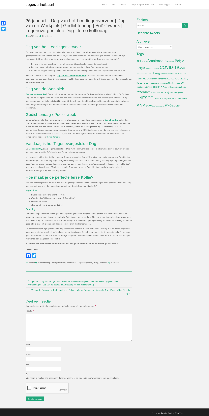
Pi (161, 87)
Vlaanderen (182, 98)
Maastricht (170, 79)
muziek (139, 86)
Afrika (139, 61)
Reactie (30, 310)
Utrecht (156, 99)
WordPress (179, 413)
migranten (164, 83)
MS (182, 82)
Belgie (179, 60)
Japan (139, 78)
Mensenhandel (142, 82)
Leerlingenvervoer (58, 262)
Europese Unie (166, 73)
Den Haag (153, 73)
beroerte (148, 68)
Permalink (115, 262)
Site (27, 364)
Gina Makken (47, 36)
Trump (95, 262)
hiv (185, 73)
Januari (32, 262)
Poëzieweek (71, 262)
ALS (145, 61)
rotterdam (143, 91)
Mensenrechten (154, 83)
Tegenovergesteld (85, 262)
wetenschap (160, 106)
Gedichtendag (44, 262)
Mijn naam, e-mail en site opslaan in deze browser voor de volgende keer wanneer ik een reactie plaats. (72, 377)
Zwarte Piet (176, 106)
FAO (181, 73)
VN (139, 105)
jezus (146, 78)
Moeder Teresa (174, 83)
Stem (171, 92)
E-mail (28, 354)
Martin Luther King (181, 79)
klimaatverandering (158, 78)
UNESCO (145, 98)
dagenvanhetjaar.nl (40, 4)
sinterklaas (155, 92)
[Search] (185, 25)
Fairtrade (175, 73)
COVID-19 (169, 67)
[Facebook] (3, 23)
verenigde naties (168, 98)
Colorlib (164, 413)
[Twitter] (3, 29)
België (140, 67)
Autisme (170, 61)
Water (153, 106)
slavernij (165, 92)
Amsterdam (157, 60)
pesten (156, 86)
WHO (168, 105)
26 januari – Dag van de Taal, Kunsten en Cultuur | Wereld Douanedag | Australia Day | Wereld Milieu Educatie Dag (80, 292)
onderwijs (147, 86)
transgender (178, 92)
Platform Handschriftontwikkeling (174, 87)
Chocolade (155, 68)
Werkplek (103, 262)
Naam (28, 344)
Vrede (147, 105)
